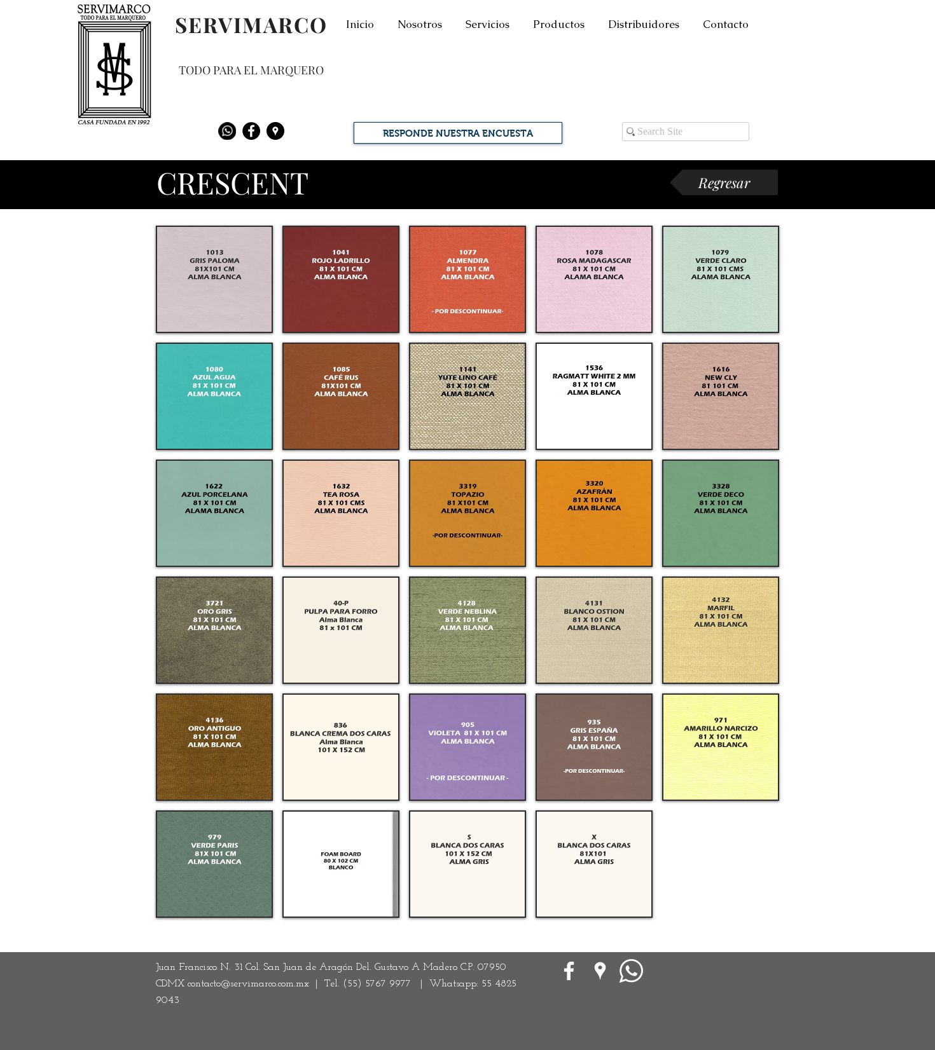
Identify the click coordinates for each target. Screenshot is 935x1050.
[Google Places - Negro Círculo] (275, 131)
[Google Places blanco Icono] (600, 970)
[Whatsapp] (227, 131)
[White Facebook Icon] (569, 970)
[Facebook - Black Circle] (251, 131)
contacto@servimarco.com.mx (248, 984)
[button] (214, 279)
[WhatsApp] (631, 970)
